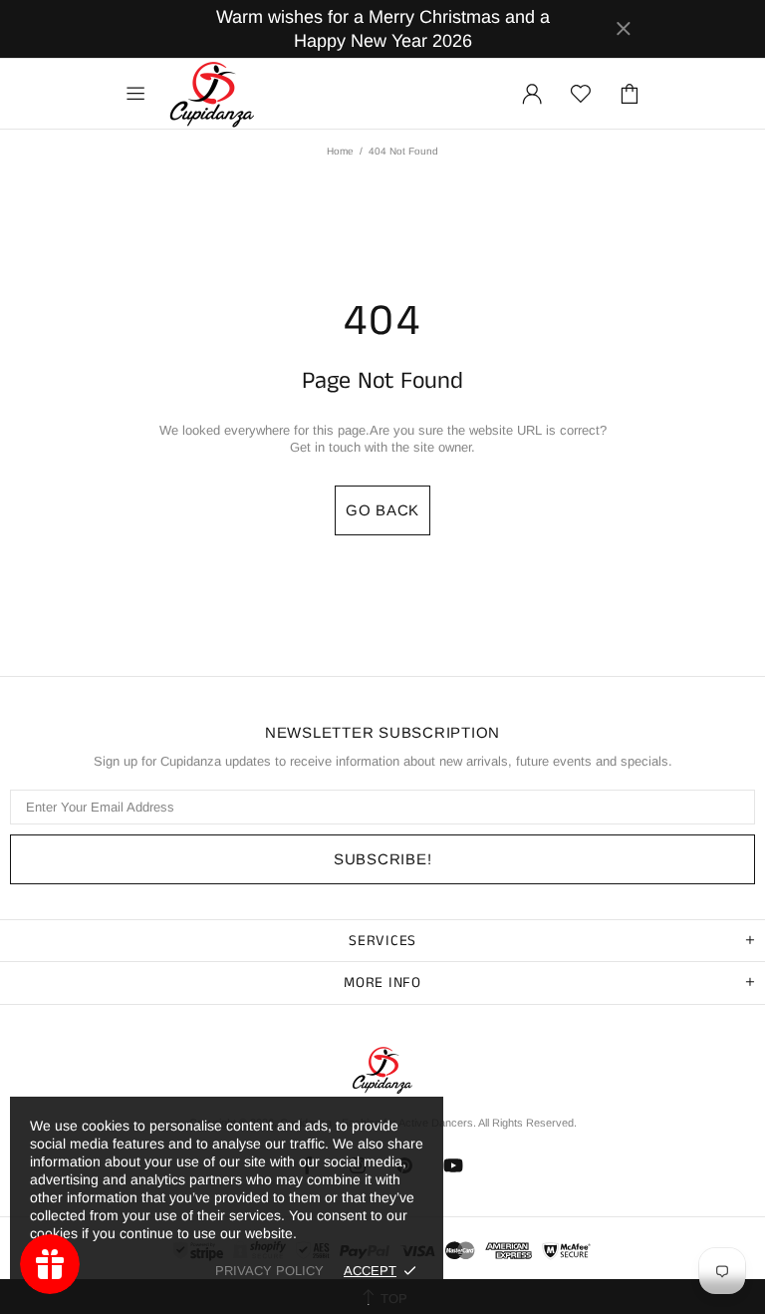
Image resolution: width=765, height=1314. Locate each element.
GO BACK (382, 509)
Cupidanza (212, 94)
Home (340, 151)
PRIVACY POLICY (269, 1270)
